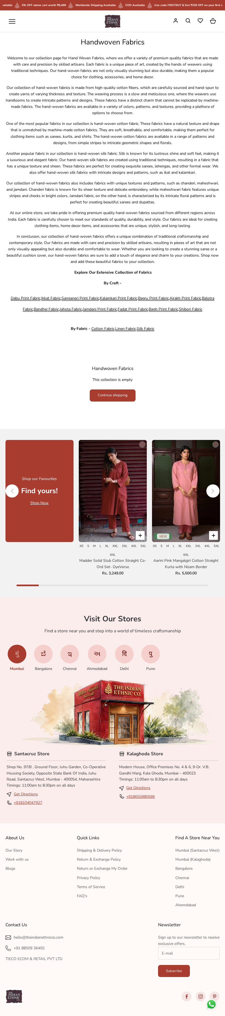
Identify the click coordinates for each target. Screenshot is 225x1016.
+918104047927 (28, 802)
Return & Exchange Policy (99, 859)
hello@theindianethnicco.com (38, 937)
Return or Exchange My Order (102, 868)
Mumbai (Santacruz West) (197, 850)
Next (213, 491)
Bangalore (184, 868)
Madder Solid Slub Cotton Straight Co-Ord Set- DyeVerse (112, 563)
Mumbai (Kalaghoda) (192, 859)
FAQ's (82, 896)
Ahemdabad (185, 905)
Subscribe (174, 971)
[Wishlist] (201, 21)
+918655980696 (140, 796)
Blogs (10, 868)
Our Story (13, 850)
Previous (12, 491)
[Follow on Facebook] (187, 996)
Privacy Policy (88, 877)
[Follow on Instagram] (201, 996)
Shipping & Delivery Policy (99, 850)
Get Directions (26, 794)
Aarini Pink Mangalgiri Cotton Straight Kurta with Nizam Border (185, 563)
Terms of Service (91, 886)
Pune (179, 896)
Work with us (17, 859)
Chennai (182, 877)
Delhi (179, 886)
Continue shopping (113, 395)
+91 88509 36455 (29, 948)
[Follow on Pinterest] (215, 996)
